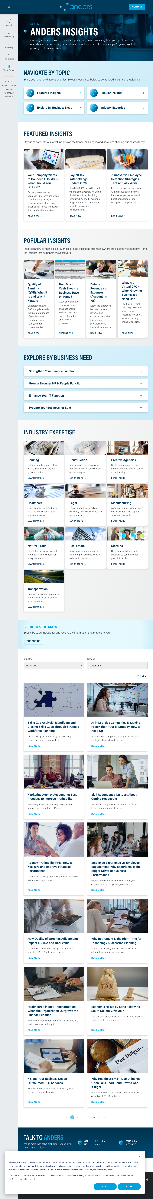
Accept (105, 1186)
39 (93, 1117)
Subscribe (33, 641)
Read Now (33, 216)
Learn (9, 89)
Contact (137, 6)
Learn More (35, 478)
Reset (144, 675)
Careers (9, 82)
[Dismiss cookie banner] (140, 1157)
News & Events (9, 86)
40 (99, 1117)
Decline (129, 1186)
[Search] (9, 7)
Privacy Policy (106, 1169)
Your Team (9, 93)
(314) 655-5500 (100, 1142)
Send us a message (131, 1143)
